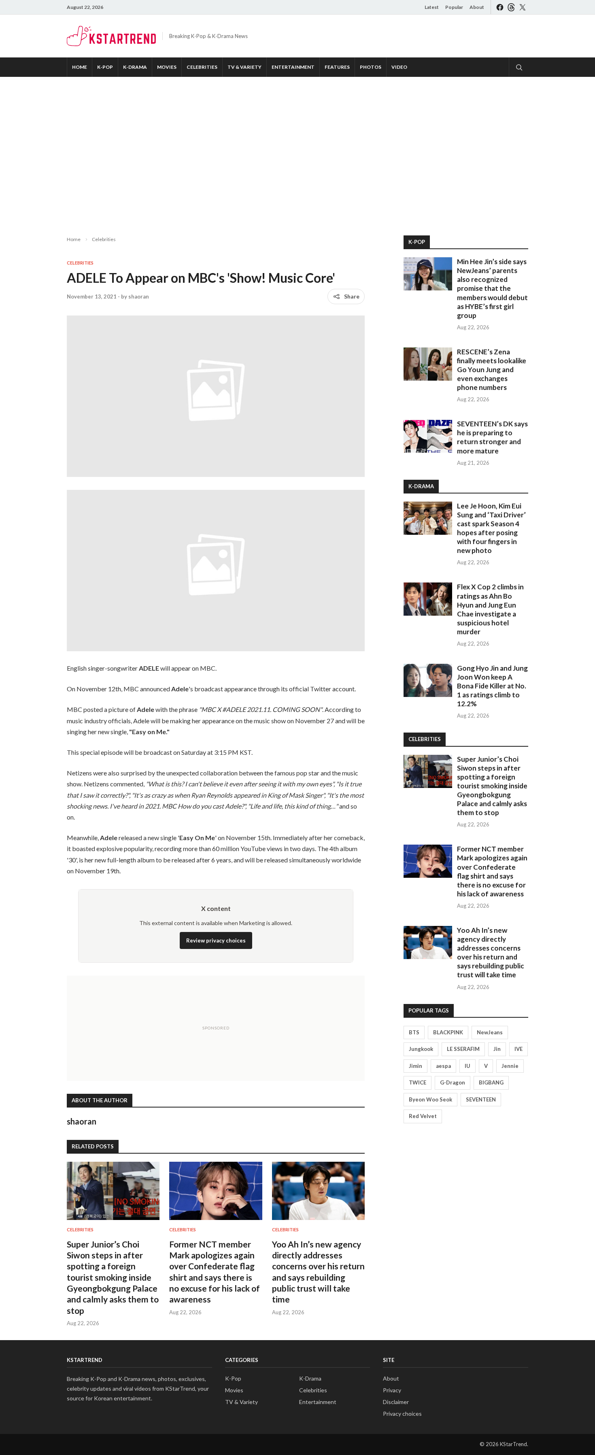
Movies (166, 67)
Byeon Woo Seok (430, 1099)
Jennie (510, 1066)
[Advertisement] (297, 149)
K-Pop (105, 67)
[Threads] (511, 7)
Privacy (392, 1390)
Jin (497, 1049)
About (477, 7)
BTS (414, 1032)
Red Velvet (423, 1116)
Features (337, 67)
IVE (518, 1049)
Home (79, 67)
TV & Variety (244, 67)
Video (399, 67)
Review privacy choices (216, 940)
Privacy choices (402, 1413)
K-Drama (135, 67)
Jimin (415, 1066)
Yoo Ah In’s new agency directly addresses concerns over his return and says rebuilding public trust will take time (490, 952)
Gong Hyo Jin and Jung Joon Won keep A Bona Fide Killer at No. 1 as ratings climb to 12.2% (492, 686)
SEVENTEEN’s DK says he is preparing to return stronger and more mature (492, 437)
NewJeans (490, 1032)
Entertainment (293, 67)
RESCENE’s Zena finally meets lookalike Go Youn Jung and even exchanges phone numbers (491, 369)
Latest (432, 7)
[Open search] (518, 67)
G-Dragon (452, 1082)
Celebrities (202, 67)
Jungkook (421, 1049)
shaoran (138, 296)
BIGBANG (491, 1082)
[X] (522, 7)
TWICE (417, 1082)
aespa (443, 1066)
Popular (454, 7)
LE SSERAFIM (463, 1049)
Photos (370, 67)
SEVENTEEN (481, 1099)
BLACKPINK (448, 1032)
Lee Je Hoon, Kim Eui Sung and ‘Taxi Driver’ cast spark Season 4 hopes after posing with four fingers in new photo (491, 528)
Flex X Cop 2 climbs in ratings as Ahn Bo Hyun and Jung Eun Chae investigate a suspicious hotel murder (490, 608)
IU (467, 1066)
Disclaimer (396, 1401)
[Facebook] (500, 7)
